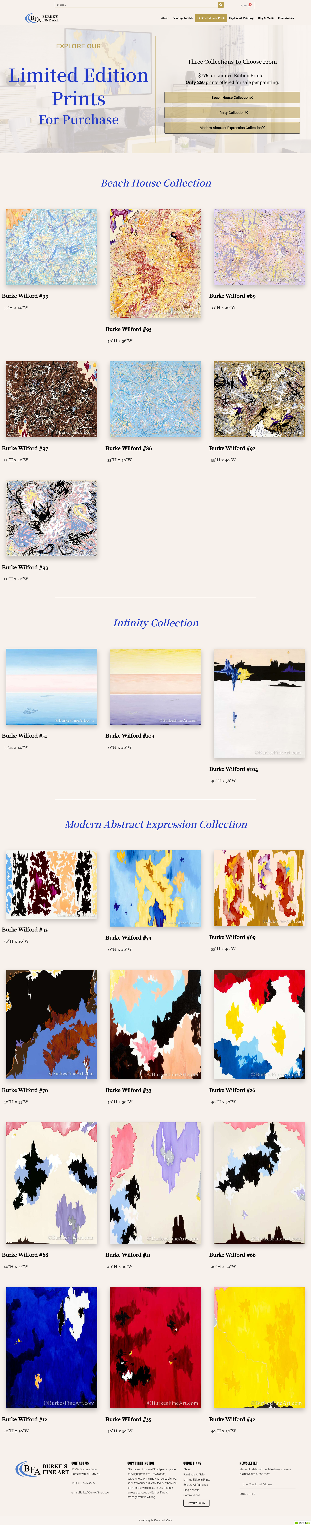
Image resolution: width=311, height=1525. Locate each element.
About (164, 18)
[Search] (221, 5)
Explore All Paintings (241, 18)
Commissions (286, 18)
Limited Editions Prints (211, 18)
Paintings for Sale (182, 18)
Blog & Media (266, 18)
